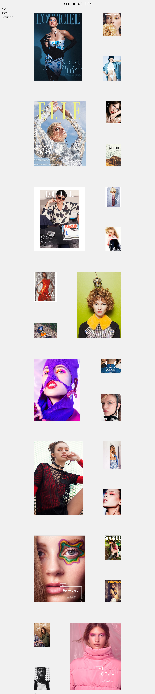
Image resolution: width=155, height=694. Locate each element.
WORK (5, 13)
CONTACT (6, 17)
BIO (4, 9)
